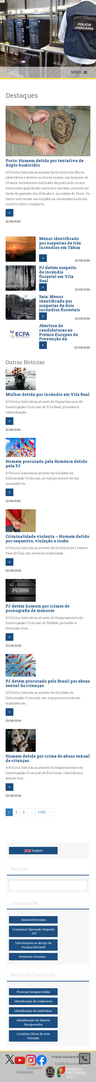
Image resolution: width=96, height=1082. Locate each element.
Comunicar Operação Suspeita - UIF (33, 931)
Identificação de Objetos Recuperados (33, 1022)
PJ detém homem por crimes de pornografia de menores (37, 608)
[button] (76, 72)
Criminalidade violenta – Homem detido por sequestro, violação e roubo (47, 538)
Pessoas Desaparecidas (33, 992)
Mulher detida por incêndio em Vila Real (48, 394)
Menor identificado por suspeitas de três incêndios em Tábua (60, 243)
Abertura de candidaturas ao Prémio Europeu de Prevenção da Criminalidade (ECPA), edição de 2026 (58, 339)
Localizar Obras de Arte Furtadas (33, 1036)
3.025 (42, 812)
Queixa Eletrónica (33, 920)
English (36, 850)
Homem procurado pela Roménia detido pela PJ (46, 463)
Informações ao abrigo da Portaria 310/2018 (33, 945)
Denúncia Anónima (33, 957)
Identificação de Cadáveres (33, 1001)
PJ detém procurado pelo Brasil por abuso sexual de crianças (48, 683)
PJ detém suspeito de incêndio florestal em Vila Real (57, 274)
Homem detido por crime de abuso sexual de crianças (48, 758)
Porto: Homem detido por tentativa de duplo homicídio (44, 163)
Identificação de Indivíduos (33, 1011)
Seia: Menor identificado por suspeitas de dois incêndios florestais (59, 303)
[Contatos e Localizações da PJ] (84, 1058)
